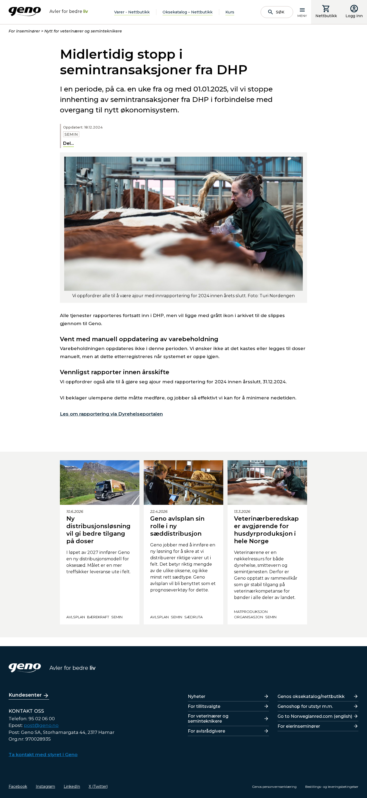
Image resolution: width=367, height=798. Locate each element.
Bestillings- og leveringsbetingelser (331, 787)
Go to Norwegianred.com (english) (315, 716)
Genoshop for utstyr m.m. (305, 706)
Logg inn (354, 15)
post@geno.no (41, 725)
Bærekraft (98, 617)
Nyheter (196, 696)
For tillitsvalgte (204, 706)
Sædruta (193, 617)
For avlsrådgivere (206, 731)
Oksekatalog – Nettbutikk (188, 12)
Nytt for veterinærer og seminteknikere (83, 31)
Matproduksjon (251, 611)
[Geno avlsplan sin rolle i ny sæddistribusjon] (183, 482)
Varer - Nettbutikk (132, 12)
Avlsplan (75, 617)
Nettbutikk (326, 15)
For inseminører (24, 31)
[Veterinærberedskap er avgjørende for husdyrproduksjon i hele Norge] (267, 482)
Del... (68, 143)
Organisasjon (248, 617)
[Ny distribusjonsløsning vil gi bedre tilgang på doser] (99, 482)
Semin (71, 134)
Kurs (229, 12)
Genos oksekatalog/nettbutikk (311, 696)
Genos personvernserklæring (274, 787)
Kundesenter (25, 695)
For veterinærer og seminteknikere (208, 719)
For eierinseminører (299, 726)
